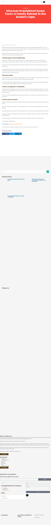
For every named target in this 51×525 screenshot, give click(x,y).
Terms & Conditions (5, 498)
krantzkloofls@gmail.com (17, 124)
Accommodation (25, 8)
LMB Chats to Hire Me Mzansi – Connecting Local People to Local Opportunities (38, 180)
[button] (26, 2)
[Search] (48, 171)
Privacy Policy (4, 496)
